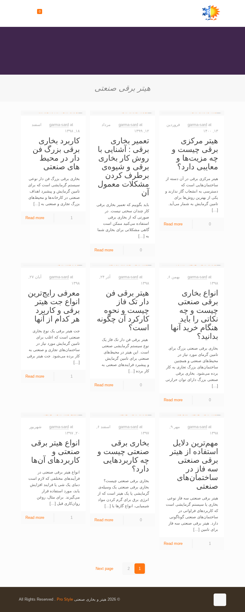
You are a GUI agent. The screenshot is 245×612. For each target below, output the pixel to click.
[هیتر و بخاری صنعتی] (211, 13)
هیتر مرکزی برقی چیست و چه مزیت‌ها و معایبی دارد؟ (195, 153)
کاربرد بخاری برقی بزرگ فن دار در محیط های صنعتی (56, 153)
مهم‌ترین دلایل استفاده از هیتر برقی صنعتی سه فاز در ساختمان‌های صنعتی (194, 464)
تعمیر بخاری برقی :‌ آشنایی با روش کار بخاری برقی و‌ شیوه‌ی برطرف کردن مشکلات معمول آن (123, 166)
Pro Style (65, 599)
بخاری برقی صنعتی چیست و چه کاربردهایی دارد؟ (123, 455)
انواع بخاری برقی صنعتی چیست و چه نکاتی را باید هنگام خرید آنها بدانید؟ (194, 314)
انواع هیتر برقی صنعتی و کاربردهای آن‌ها (55, 451)
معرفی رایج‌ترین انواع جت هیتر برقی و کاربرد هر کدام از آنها (54, 305)
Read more (173, 224)
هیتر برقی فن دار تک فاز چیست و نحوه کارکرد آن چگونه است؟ (123, 310)
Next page (104, 568)
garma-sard (197, 124)
